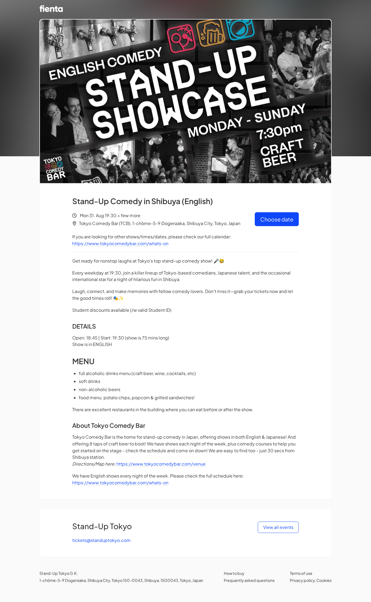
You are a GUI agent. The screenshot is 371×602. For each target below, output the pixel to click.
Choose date (276, 219)
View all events (278, 527)
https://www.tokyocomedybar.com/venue (161, 464)
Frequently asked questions (249, 580)
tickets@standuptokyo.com (101, 540)
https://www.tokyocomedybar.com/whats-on (120, 243)
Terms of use (301, 573)
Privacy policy (302, 580)
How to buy (234, 573)
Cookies (324, 580)
